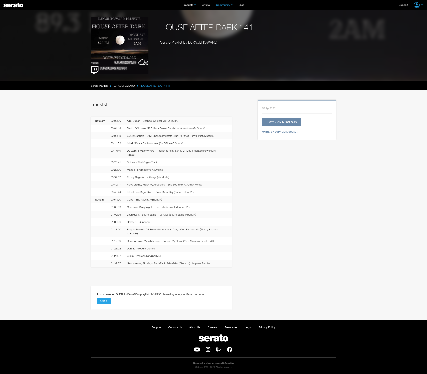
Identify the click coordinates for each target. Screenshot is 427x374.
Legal (248, 327)
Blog (241, 4)
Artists (206, 4)
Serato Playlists (99, 85)
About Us (194, 327)
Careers (212, 327)
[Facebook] (229, 350)
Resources (231, 327)
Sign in (103, 300)
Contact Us (175, 327)
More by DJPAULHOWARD (279, 131)
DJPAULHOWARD (124, 85)
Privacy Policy (267, 327)
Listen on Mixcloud (282, 122)
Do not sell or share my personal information (213, 363)
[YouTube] (197, 350)
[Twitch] (218, 350)
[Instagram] (208, 350)
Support (403, 4)
